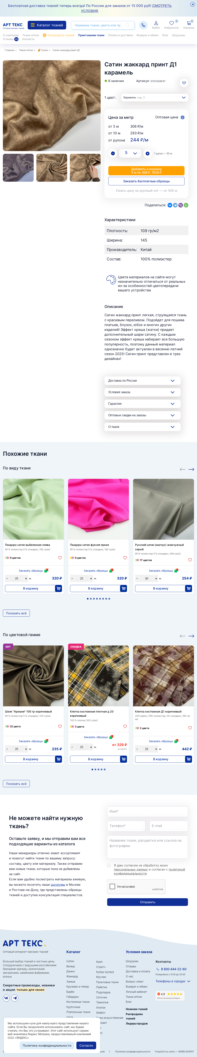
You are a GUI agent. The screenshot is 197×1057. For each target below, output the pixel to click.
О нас (129, 976)
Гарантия (115, 403)
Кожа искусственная (109, 1017)
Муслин (101, 976)
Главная (9, 50)
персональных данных (131, 869)
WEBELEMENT (186, 1051)
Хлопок (100, 1007)
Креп (99, 961)
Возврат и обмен (148, 35)
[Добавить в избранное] (60, 557)
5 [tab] (100, 599)
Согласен (86, 1045)
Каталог (73, 952)
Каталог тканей (50, 25)
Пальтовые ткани (107, 982)
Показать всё (16, 613)
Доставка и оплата (138, 971)
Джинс (70, 971)
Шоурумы (178, 35)
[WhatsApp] (186, 205)
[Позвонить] (143, 25)
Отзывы (10, 39)
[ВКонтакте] (170, 205)
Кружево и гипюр (77, 986)
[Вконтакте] (6, 998)
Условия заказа (119, 392)
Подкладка (103, 992)
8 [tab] (109, 599)
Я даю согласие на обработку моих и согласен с (149, 869)
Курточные (73, 1006)
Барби (70, 991)
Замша (70, 981)
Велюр (70, 966)
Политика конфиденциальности (132, 1051)
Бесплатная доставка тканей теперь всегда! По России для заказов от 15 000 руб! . (90, 8)
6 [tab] (103, 599)
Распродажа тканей (61, 35)
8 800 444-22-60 (173, 969)
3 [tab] (94, 599)
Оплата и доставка (120, 35)
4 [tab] (97, 599)
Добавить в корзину (146, 170)
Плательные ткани (78, 1012)
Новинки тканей (137, 1009)
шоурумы (58, 884)
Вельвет (101, 1022)
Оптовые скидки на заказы (127, 415)
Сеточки (101, 997)
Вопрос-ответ (135, 981)
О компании (11, 35)
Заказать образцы (31, 570)
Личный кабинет (136, 991)
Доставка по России (122, 380)
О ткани (113, 426)
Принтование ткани (91, 35)
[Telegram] (175, 205)
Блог (165, 35)
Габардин (72, 996)
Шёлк (69, 1017)
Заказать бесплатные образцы (146, 181)
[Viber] (180, 205)
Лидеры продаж (137, 1023)
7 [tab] (106, 599)
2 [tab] (91, 599)
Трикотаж (102, 1002)
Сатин (44, 50)
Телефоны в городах (170, 981)
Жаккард (72, 976)
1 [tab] (87, 599)
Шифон (100, 1012)
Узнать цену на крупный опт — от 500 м (146, 190)
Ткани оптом (31, 35)
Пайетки (101, 987)
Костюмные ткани (77, 1001)
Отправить (147, 902)
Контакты (28, 39)
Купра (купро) (105, 971)
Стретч (100, 966)
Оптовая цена (167, 117)
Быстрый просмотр (33, 510)
